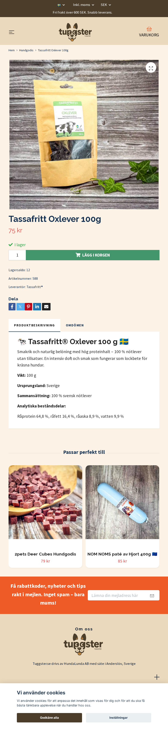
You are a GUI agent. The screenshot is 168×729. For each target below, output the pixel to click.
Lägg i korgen (96, 255)
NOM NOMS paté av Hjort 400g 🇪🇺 (122, 554)
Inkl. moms (82, 4)
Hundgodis (26, 50)
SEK (104, 4)
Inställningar (118, 717)
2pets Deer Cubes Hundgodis (45, 554)
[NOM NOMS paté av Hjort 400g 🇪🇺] (122, 506)
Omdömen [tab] (75, 325)
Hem (12, 50)
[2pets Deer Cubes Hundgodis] (45, 506)
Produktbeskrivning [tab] (34, 325)
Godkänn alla (49, 717)
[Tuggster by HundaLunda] (76, 32)
